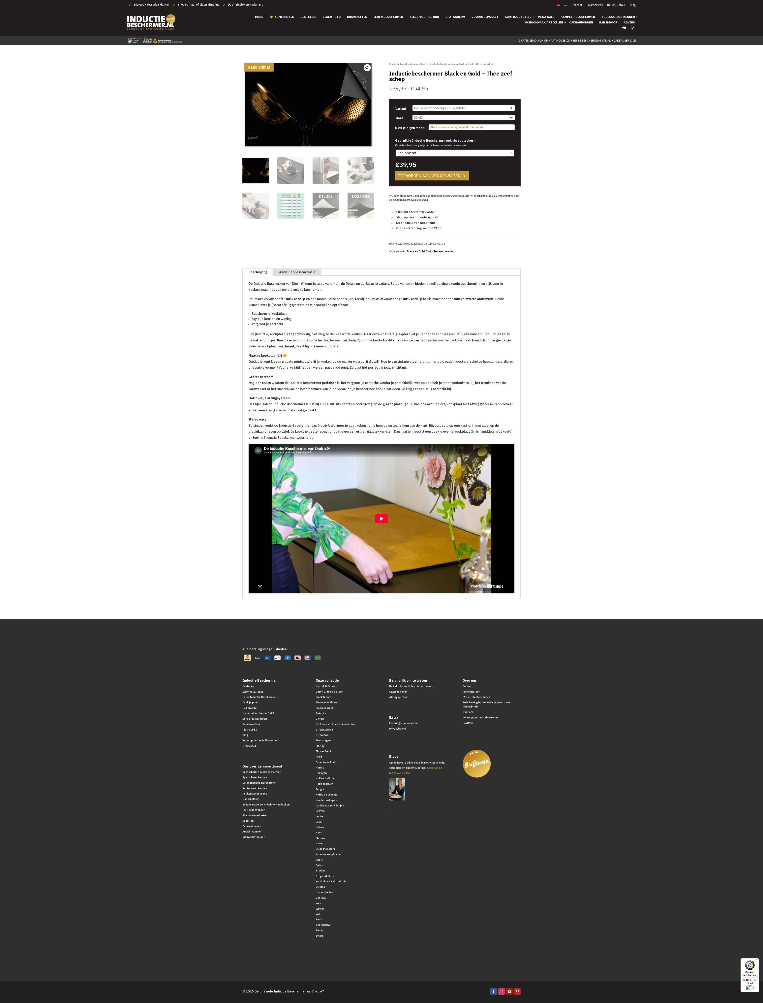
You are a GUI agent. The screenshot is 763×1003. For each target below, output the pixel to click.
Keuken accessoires (254, 793)
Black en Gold (427, 64)
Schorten (248, 821)
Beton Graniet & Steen (329, 691)
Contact (577, 5)
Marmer (320, 838)
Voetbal (321, 897)
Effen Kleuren (324, 729)
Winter (320, 908)
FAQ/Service (595, 5)
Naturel (320, 827)
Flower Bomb (324, 751)
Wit (318, 914)
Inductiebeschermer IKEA (258, 713)
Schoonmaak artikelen (544, 22)
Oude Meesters (325, 849)
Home (259, 17)
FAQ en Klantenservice (476, 697)
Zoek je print (250, 702)
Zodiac (320, 919)
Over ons (468, 712)
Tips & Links (249, 729)
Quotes (320, 887)
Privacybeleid (397, 728)
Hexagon (321, 773)
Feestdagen (323, 740)
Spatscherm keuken (254, 777)
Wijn (318, 903)
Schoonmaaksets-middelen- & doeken (266, 804)
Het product (250, 708)
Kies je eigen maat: (410, 128)
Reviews (468, 723)
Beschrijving (258, 272)
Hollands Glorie (325, 778)
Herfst (320, 767)
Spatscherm (455, 17)
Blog (633, 5)
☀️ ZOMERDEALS (282, 17)
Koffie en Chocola (326, 794)
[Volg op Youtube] (509, 991)
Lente (319, 816)
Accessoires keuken (618, 17)
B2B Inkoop (608, 22)
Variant (400, 108)
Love (319, 822)
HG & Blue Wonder (253, 810)
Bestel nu (308, 17)
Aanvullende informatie (297, 272)
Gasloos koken (398, 691)
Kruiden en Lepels (327, 800)
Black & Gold (323, 697)
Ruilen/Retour (616, 5)
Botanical (321, 713)
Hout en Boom (324, 784)
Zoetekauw (323, 924)
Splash (320, 865)
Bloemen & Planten (327, 702)
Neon (319, 832)
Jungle (320, 789)
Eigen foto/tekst (252, 691)
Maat (399, 118)
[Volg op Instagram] (501, 991)
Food (319, 756)
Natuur (320, 843)
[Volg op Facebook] (493, 991)
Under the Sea (324, 892)
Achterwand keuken (254, 788)
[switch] (750, 988)
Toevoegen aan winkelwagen (429, 175)
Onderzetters (250, 799)
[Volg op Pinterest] (517, 991)
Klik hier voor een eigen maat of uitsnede (457, 127)
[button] (367, 67)
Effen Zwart (323, 735)
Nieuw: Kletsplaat (253, 837)
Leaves (320, 811)
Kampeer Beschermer (578, 17)
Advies (629, 22)
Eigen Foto (332, 17)
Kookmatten (357, 17)
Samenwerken (251, 724)
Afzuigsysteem (398, 697)
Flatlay (320, 746)
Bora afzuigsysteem (254, 718)
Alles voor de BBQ (424, 17)
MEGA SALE (546, 17)
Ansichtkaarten (251, 831)
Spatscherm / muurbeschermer (261, 772)
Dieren (320, 718)
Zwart (319, 935)
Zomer (320, 930)
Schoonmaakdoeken (254, 815)
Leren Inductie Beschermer (259, 697)
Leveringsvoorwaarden (403, 723)
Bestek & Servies (326, 686)
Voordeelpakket (485, 17)
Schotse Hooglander (328, 854)
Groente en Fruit (326, 762)
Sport (319, 860)
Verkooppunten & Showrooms (260, 740)
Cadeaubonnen (581, 22)
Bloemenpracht (325, 708)
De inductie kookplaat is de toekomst (412, 686)
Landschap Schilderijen (330, 805)
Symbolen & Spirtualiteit (331, 881)
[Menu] (756, 960)
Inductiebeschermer (407, 64)
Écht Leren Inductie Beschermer (335, 724)
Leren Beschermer (388, 17)
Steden (320, 870)
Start (392, 64)
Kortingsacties (518, 17)
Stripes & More (325, 876)
